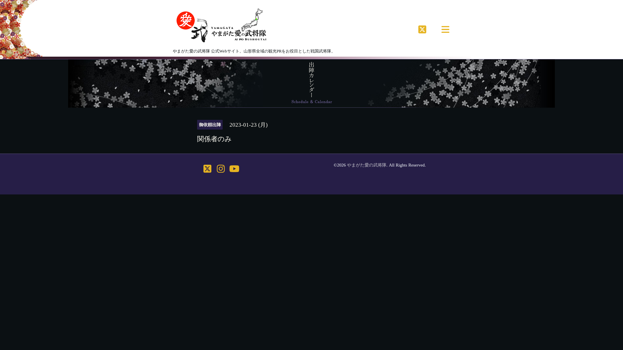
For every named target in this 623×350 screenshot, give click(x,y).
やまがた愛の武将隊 (366, 165)
